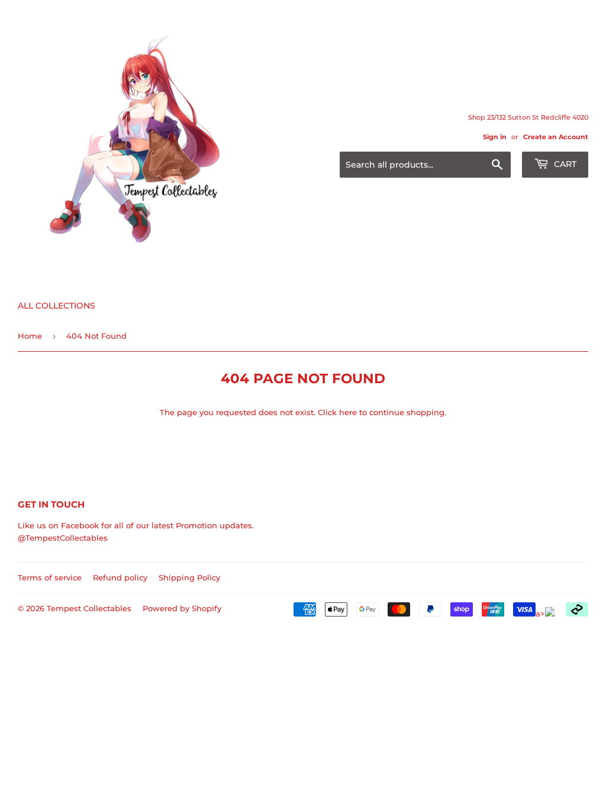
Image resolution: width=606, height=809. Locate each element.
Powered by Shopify (182, 608)
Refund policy (120, 577)
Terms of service (50, 577)
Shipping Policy (189, 577)
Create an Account (555, 137)
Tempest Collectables (89, 608)
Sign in (495, 137)
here (348, 412)
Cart (564, 164)
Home (30, 336)
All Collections (56, 305)
